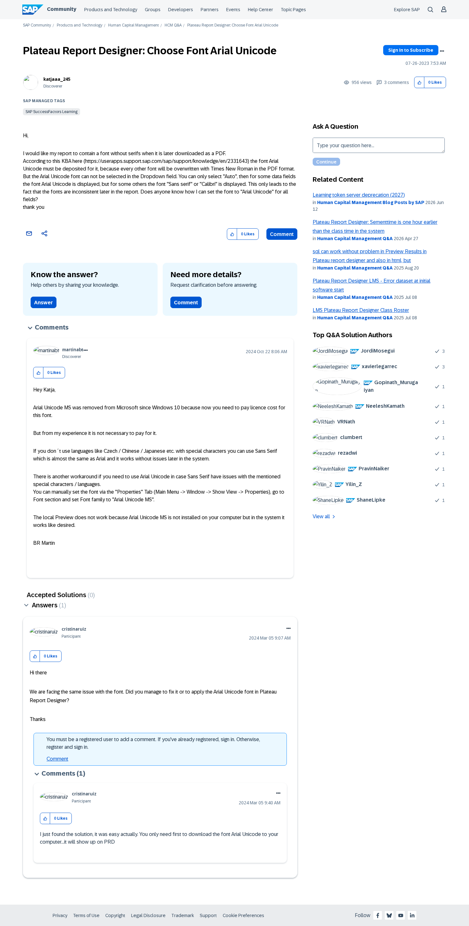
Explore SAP (407, 9)
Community (61, 9)
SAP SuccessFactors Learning (52, 112)
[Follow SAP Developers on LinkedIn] (412, 915)
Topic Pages (293, 9)
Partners (210, 9)
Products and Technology (110, 9)
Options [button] (441, 51)
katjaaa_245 (57, 79)
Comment (282, 234)
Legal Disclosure (148, 915)
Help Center (260, 9)
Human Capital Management (133, 25)
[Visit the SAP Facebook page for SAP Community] (377, 915)
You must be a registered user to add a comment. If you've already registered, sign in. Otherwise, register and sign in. (153, 743)
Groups (152, 9)
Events (233, 9)
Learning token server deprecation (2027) (359, 195)
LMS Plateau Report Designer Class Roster (361, 310)
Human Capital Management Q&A (355, 238)
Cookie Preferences (243, 915)
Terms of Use (86, 915)
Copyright (115, 915)
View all (321, 516)
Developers (180, 9)
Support (208, 915)
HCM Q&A (173, 25)
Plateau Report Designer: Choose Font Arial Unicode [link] (232, 25)
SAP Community (37, 25)
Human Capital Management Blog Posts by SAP (370, 202)
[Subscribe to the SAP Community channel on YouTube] (400, 915)
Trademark (182, 915)
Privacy (60, 915)
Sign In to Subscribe (410, 50)
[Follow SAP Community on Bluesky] (389, 915)
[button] (419, 82)
